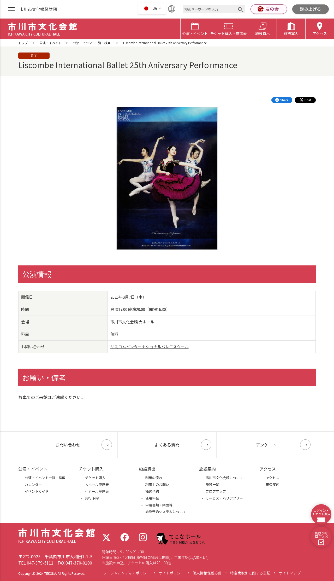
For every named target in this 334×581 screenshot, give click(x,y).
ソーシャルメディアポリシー (126, 573)
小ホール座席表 (97, 491)
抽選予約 (152, 491)
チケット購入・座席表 (228, 33)
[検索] (240, 9)
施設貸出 (262, 33)
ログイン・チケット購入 (321, 512)
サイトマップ (290, 573)
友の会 (272, 8)
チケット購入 (95, 477)
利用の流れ (153, 477)
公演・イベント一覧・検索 (92, 42)
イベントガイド (37, 491)
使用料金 (152, 498)
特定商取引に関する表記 (250, 573)
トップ (23, 42)
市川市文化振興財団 (38, 9)
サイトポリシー (171, 573)
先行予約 (92, 498)
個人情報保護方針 (207, 573)
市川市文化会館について (224, 477)
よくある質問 (167, 444)
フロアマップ (216, 491)
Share (284, 100)
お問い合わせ (67, 444)
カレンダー (33, 484)
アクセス (320, 33)
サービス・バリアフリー (224, 498)
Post (308, 100)
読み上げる (310, 9)
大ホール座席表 (97, 484)
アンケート (266, 444)
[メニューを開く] (11, 9)
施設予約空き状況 (321, 534)
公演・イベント (195, 33)
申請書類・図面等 (158, 505)
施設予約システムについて (165, 511)
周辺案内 (272, 484)
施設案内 (291, 33)
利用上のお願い (157, 484)
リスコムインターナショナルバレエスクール (149, 346)
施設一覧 (212, 484)
